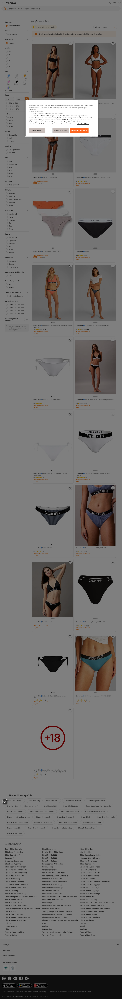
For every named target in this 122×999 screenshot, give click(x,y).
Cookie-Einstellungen (60, 130)
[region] (61, 118)
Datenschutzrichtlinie (83, 124)
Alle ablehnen (37, 130)
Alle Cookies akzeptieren (79, 130)
